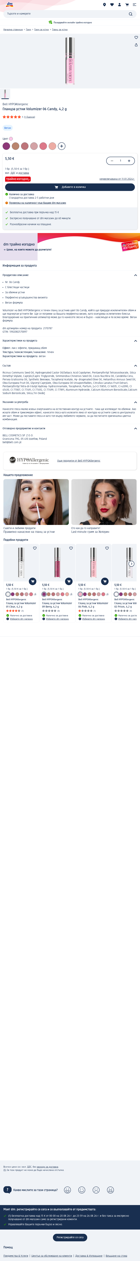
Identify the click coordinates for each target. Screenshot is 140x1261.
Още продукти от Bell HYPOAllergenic (78, 461)
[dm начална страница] (9, 5)
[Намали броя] (112, 161)
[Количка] (127, 5)
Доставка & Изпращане (88, 1256)
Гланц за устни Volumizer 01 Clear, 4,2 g (21, 605)
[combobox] (70, 14)
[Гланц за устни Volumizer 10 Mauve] (22, 594)
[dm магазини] (104, 5)
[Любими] (112, 5)
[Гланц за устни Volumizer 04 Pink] (80, 594)
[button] (134, 5)
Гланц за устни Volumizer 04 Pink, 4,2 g (93, 605)
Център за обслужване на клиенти (51, 1256)
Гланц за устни (60, 29)
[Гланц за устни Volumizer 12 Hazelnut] (17, 594)
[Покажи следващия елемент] (131, 564)
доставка (23, 173)
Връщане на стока (116, 1256)
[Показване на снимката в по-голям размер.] (70, 61)
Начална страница (13, 29)
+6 (35, 594)
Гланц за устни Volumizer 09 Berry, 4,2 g (57, 605)
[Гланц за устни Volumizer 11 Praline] (26, 594)
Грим (28, 29)
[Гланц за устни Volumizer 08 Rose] (31, 594)
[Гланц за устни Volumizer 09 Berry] (12, 594)
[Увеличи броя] (129, 161)
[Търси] (130, 14)
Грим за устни (41, 29)
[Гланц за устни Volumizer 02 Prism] (116, 594)
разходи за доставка (47, 1167)
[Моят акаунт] (119, 5)
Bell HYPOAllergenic (15, 104)
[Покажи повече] (61, 146)
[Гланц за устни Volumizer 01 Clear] (8, 594)
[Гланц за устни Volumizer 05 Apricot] (67, 594)
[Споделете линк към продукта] (136, 45)
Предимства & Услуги (15, 1256)
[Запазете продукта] (136, 37)
